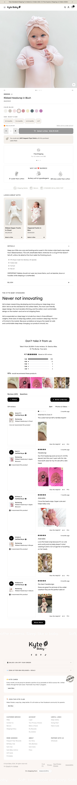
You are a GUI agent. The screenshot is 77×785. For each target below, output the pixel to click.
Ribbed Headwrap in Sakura (24, 591)
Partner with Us (57, 738)
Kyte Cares (32, 747)
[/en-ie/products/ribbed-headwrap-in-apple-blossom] (23, 111)
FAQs (8, 720)
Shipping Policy (11, 729)
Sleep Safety (55, 720)
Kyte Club (9, 747)
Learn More (13, 140)
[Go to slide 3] (39, 90)
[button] (8, 94)
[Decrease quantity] (6, 131)
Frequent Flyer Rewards (14, 741)
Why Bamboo (33, 744)
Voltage (15, 766)
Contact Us (10, 723)
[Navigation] (4, 7)
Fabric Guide (55, 726)
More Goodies (12, 738)
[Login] (68, 7)
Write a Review (61, 400)
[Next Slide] (67, 382)
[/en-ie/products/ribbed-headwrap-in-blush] (19, 111)
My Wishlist (32, 732)
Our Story (32, 741)
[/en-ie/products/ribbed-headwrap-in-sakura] (14, 111)
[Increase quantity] (15, 131)
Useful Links (56, 717)
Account (32, 717)
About (31, 738)
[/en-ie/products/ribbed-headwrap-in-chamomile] (28, 111)
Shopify (8, 766)
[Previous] (4, 90)
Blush (10, 282)
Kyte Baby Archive (12, 750)
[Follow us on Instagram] (36, 655)
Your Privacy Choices (35, 723)
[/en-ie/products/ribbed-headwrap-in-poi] (41, 111)
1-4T (38, 121)
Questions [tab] (23, 394)
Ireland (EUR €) (44, 771)
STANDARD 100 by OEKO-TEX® (54, 188)
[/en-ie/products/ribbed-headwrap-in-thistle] (36, 111)
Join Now (10, 706)
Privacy (49, 765)
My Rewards (33, 729)
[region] (38, 382)
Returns (36, 188)
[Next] (72, 90)
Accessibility (69, 765)
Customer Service (14, 717)
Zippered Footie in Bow (34, 229)
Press (30, 750)
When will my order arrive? (65, 125)
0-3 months (8, 121)
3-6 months (19, 121)
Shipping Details (22, 188)
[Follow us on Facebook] (31, 655)
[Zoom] (73, 84)
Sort (51, 407)
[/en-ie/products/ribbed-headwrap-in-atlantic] (32, 111)
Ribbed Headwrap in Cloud (23, 421)
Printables (10, 756)
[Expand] (70, 662)
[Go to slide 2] (37, 90)
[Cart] (72, 7)
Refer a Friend (33, 726)
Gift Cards (10, 753)
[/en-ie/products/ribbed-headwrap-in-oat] (10, 111)
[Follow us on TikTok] (45, 655)
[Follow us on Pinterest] (40, 655)
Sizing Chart (55, 723)
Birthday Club (11, 744)
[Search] (65, 7)
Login (30, 720)
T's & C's (43, 765)
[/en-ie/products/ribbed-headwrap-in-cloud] (6, 111)
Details (11, 246)
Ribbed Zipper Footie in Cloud (13, 229)
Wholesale (54, 741)
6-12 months (30, 121)
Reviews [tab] (13, 394)
